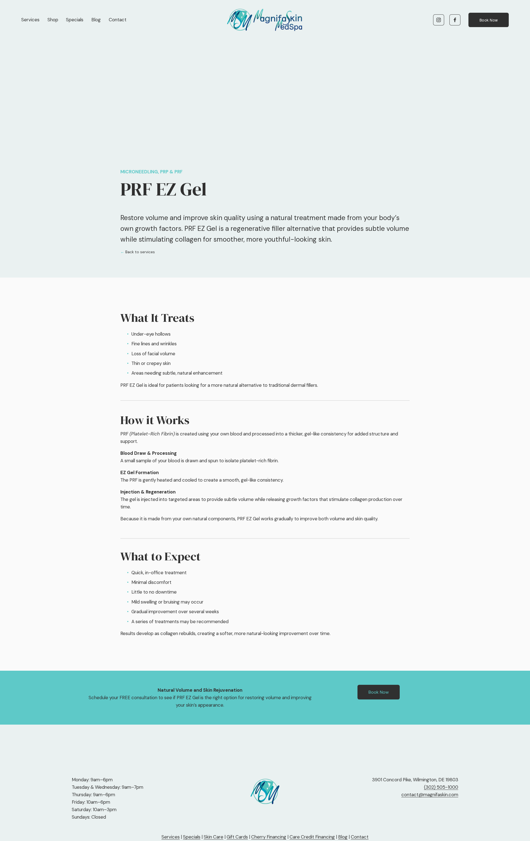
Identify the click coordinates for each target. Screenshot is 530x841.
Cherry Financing (268, 837)
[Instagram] (438, 19)
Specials (74, 20)
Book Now (488, 20)
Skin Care (213, 837)
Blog (96, 20)
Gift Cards (237, 837)
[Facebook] (454, 19)
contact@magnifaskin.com (429, 795)
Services (30, 20)
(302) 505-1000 (441, 787)
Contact (117, 20)
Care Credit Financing (312, 837)
